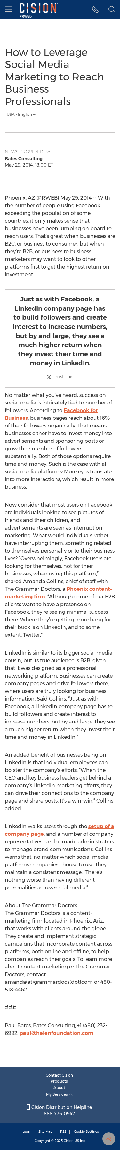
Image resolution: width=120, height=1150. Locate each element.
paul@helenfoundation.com (56, 1033)
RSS (63, 1132)
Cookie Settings (86, 1132)
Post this (63, 377)
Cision (69, 1141)
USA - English (20, 114)
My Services (57, 1094)
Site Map (45, 1132)
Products (59, 1081)
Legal (26, 1132)
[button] (95, 9)
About (59, 1087)
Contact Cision (59, 1075)
